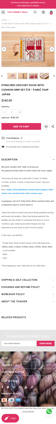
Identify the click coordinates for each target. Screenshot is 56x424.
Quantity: (5, 107)
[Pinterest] (21, 387)
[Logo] (17, 12)
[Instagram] (15, 387)
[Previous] (4, 49)
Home (4, 20)
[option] (28, 49)
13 (7, 147)
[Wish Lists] (46, 126)
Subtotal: (5, 118)
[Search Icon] (35, 12)
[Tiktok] (33, 387)
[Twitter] (9, 387)
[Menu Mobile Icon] (3, 12)
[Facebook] (4, 387)
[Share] (52, 126)
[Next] (52, 49)
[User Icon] (43, 12)
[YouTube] (27, 387)
